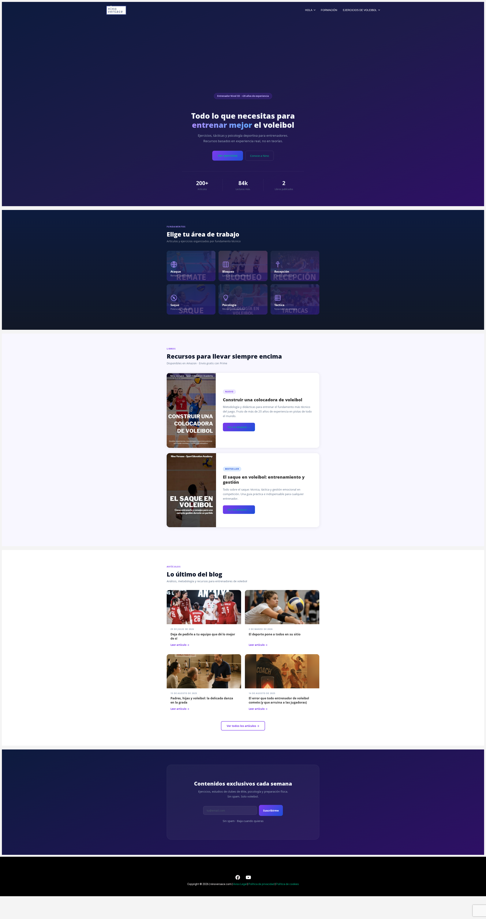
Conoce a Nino (259, 156)
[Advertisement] (243, 64)
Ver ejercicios (227, 155)
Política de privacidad (261, 884)
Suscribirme (271, 810)
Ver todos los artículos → (243, 726)
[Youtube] (248, 877)
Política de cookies (287, 884)
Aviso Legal (240, 884)
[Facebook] (238, 877)
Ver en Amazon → (238, 427)
